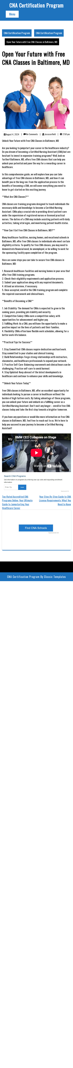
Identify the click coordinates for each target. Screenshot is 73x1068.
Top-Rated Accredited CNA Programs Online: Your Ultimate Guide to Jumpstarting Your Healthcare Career (17, 502)
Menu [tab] (12, 14)
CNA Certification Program (37, 5)
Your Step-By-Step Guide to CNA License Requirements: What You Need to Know (55, 500)
